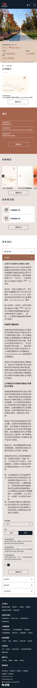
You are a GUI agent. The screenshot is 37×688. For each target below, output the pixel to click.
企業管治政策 (15, 649)
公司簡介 (5, 604)
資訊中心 (5, 657)
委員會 (8, 649)
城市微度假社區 (24, 618)
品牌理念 (14, 607)
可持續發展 (5, 626)
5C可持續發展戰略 (17, 629)
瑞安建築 (12, 671)
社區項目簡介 (6, 615)
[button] (3, 176)
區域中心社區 (14, 618)
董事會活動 (5, 652)
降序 (11, 533)
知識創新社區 (5, 621)
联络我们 (22, 660)
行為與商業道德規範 (26, 649)
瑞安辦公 (19, 671)
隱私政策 (11, 674)
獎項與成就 (16, 610)
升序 (25, 533)
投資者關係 (9, 65)
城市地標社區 (5, 618)
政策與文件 (15, 633)
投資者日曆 (23, 641)
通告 (10, 641)
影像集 (16, 660)
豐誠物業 (25, 671)
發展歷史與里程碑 (6, 610)
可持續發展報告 (6, 633)
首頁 (3, 65)
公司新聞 (4, 660)
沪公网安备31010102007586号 (11, 682)
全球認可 (30, 633)
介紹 (3, 649)
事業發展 (5, 665)
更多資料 (30, 641)
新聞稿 (10, 660)
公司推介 (4, 641)
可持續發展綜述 (6, 629)
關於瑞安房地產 (6, 607)
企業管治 (5, 646)
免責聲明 (4, 674)
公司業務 (21, 607)
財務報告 (15, 641)
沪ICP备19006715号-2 (7, 679)
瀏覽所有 (18, 102)
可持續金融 (27, 629)
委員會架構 (23, 633)
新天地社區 (5, 671)
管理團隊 (28, 607)
